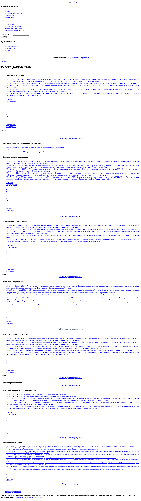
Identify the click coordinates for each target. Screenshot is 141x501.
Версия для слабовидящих (84, 2)
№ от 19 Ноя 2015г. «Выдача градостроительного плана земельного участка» (36, 394)
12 (7, 121)
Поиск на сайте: (7, 34)
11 (7, 119)
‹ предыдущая (11, 101)
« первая (9, 99)
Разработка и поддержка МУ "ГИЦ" (29, 497)
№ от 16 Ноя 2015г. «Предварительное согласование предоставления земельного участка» (41, 396)
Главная (4, 62)
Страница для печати (13, 492)
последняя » (11, 127)
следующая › (11, 125)
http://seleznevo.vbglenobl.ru (78, 58)
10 (7, 117)
